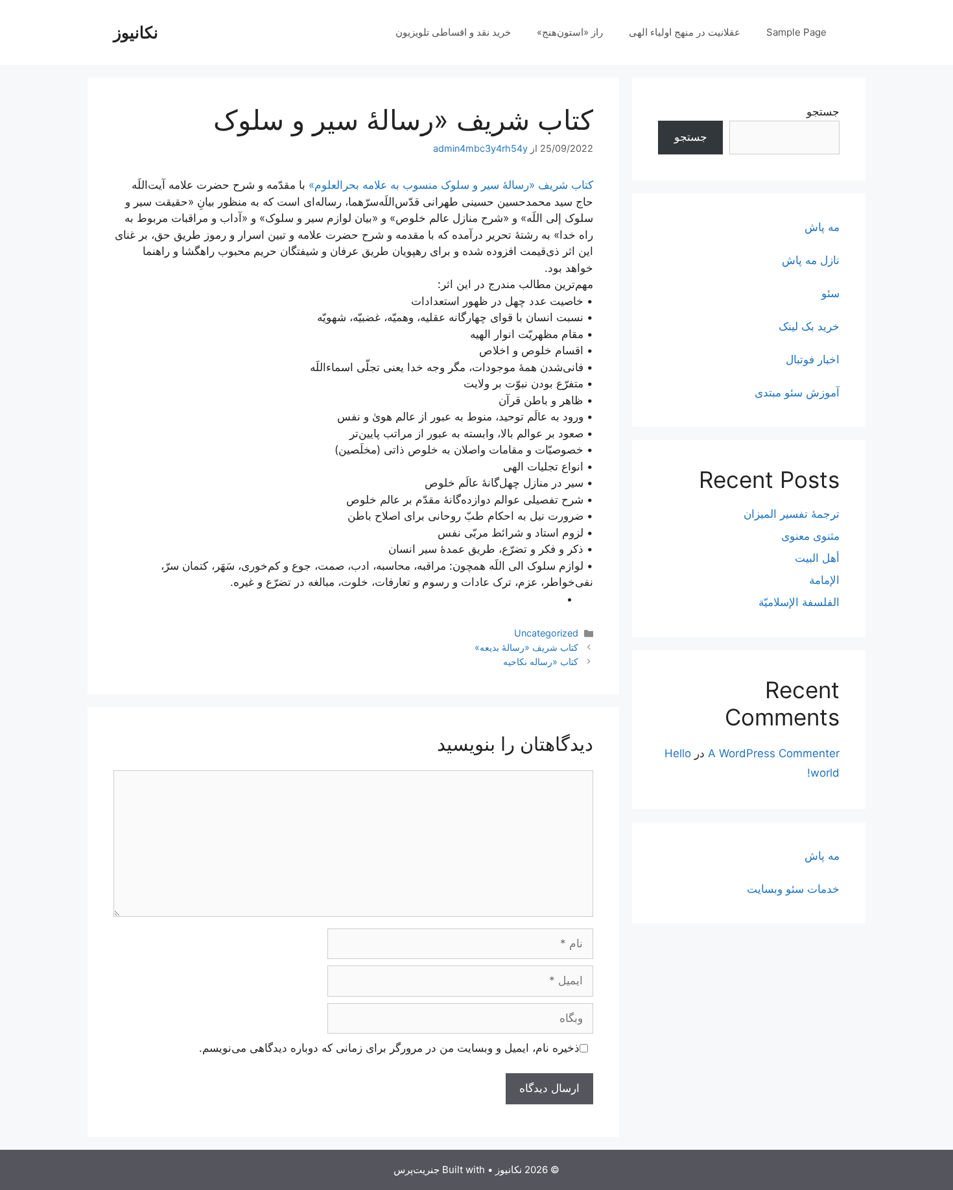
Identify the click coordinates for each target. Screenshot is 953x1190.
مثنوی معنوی (810, 535)
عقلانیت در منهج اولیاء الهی (684, 32)
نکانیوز (135, 32)
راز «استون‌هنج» (570, 32)
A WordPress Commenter (774, 753)
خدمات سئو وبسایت (793, 888)
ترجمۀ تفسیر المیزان (792, 513)
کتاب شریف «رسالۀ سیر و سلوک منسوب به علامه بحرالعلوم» (451, 184)
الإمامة (824, 580)
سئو (830, 293)
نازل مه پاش (811, 260)
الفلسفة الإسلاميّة (799, 602)
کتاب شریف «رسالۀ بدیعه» (526, 647)
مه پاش (822, 227)
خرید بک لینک (809, 326)
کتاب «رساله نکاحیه (540, 661)
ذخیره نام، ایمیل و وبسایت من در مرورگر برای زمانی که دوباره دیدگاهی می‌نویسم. (389, 1047)
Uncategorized (546, 632)
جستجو (823, 111)
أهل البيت (817, 558)
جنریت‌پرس (417, 1169)
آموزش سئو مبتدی (797, 392)
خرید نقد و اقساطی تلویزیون (453, 32)
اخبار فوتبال (813, 359)
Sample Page (796, 32)
